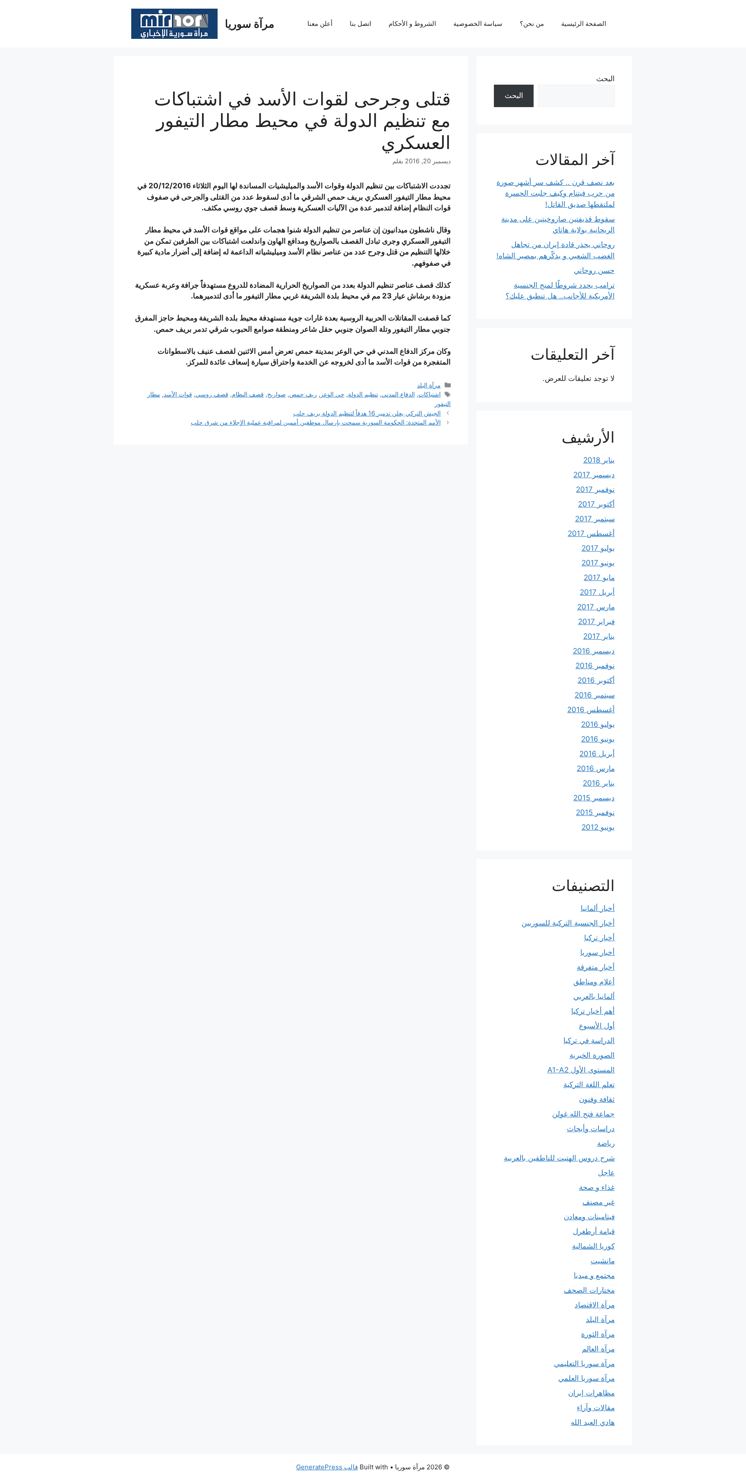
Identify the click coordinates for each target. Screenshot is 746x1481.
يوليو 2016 (598, 724)
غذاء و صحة (597, 1187)
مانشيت (603, 1260)
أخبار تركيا (599, 937)
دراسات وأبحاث (591, 1128)
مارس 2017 (596, 607)
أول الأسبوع (597, 1025)
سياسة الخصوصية (478, 23)
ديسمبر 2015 (594, 797)
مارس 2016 (596, 768)
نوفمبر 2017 (595, 489)
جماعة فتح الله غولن (583, 1114)
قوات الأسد (178, 394)
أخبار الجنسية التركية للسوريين (568, 923)
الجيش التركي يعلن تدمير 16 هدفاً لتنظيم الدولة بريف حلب (367, 413)
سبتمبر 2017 (595, 518)
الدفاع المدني (398, 394)
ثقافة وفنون (597, 1099)
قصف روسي (212, 394)
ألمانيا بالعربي (594, 996)
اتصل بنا (360, 23)
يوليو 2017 (598, 548)
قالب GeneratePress (327, 1467)
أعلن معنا (319, 23)
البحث (605, 78)
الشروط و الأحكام (412, 23)
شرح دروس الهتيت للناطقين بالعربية (559, 1158)
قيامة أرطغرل (594, 1231)
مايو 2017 (599, 577)
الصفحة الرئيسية (583, 23)
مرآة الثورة (598, 1334)
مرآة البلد (429, 385)
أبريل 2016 (597, 753)
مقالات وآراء (596, 1407)
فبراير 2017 (596, 621)
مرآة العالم (598, 1349)
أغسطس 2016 (591, 709)
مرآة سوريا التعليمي (584, 1363)
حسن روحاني (594, 270)
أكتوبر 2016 (596, 680)
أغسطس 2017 (591, 533)
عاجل (606, 1172)
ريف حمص (303, 394)
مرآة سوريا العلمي (586, 1378)
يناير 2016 (599, 783)
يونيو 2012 (598, 827)
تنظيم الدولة (363, 394)
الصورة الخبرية (592, 1055)
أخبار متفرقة (596, 967)
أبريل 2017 (597, 592)
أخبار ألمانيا (598, 908)
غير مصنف (598, 1202)
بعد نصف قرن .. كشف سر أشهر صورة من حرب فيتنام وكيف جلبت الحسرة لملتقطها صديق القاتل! (555, 193)
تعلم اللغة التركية (589, 1084)
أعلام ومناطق (594, 981)
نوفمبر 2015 (595, 812)
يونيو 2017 (598, 562)
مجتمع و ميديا (594, 1275)
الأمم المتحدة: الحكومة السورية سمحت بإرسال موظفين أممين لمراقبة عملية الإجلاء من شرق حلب (316, 422)
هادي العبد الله (593, 1422)
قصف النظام (248, 394)
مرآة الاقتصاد (595, 1304)
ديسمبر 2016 (594, 651)
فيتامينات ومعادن (589, 1216)
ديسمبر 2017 (594, 474)
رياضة (606, 1143)
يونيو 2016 (598, 739)
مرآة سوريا (249, 23)
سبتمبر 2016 (595, 695)
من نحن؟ (532, 23)
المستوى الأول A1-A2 (581, 1070)
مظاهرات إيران (591, 1393)
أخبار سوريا (597, 952)
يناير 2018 (599, 460)
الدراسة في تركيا (589, 1040)
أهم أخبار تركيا (593, 1011)
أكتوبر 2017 (596, 504)
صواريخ (276, 394)
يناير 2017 (599, 636)
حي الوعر (332, 394)
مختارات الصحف (589, 1290)
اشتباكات (429, 394)
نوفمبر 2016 (595, 665)
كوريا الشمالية (593, 1246)
